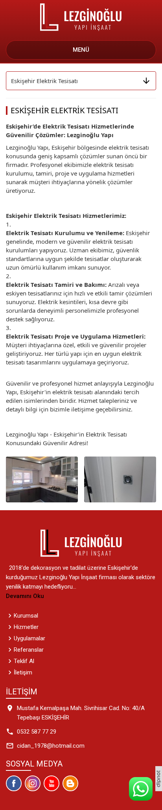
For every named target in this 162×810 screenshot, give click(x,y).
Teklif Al (24, 661)
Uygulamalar (29, 638)
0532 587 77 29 (36, 731)
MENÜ (81, 49)
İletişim (23, 672)
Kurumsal (26, 615)
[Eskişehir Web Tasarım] (158, 778)
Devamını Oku (25, 596)
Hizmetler (26, 627)
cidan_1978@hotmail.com (51, 745)
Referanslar (29, 649)
